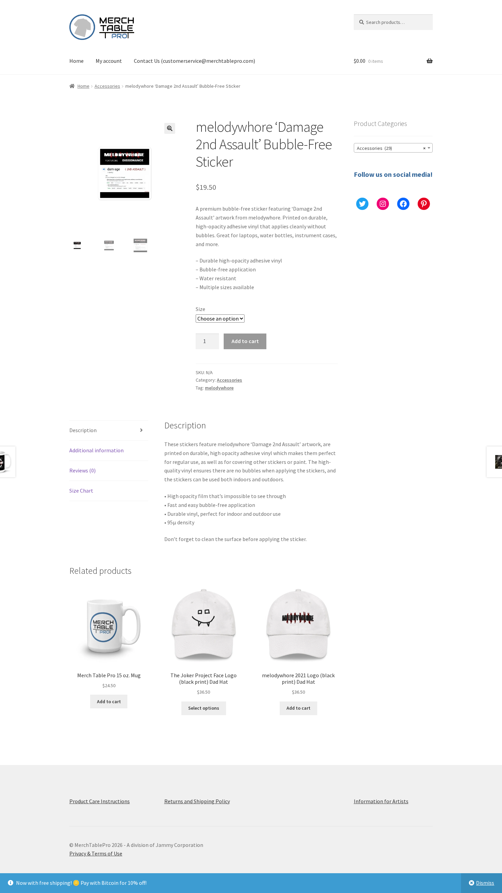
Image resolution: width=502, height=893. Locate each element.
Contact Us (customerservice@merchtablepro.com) (194, 60)
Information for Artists (381, 801)
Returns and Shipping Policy (197, 801)
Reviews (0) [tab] (82, 470)
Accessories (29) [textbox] (391, 148)
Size (200, 309)
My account (109, 60)
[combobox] (393, 148)
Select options (203, 708)
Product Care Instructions (99, 801)
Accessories (107, 86)
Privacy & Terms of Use (95, 853)
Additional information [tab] (96, 450)
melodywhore (219, 388)
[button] (169, 128)
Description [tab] (83, 430)
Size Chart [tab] (81, 490)
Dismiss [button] (485, 882)
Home (76, 60)
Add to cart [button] (109, 701)
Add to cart (245, 341)
